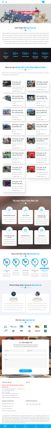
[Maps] (27, 404)
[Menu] (3, 2)
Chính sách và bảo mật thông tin (9, 410)
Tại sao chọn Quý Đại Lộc (25, 200)
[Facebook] (30, 404)
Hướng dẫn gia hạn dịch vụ (8, 403)
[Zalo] (36, 404)
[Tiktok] (33, 404)
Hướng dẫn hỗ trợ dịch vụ (7, 406)
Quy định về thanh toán (7, 408)
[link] (6, 1)
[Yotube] (39, 404)
